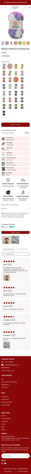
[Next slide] (29, 2)
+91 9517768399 (8, 362)
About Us (3, 415)
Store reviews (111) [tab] (23, 249)
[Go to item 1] (6, 240)
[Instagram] (2, 464)
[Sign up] (27, 456)
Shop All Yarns (5, 396)
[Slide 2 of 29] (7, 43)
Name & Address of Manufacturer (10, 204)
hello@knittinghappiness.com (11, 365)
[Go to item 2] (15, 240)
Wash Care (4, 208)
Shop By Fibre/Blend (6, 402)
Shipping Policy (5, 384)
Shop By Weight (5, 405)
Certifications (4, 421)
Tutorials (3, 424)
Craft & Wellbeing (5, 418)
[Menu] (2, 7)
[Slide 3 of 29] (11, 43)
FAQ (2, 379)
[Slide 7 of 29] (28, 43)
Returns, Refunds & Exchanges (9, 382)
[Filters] (3, 253)
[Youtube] (5, 464)
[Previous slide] (2, 2)
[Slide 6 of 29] (24, 43)
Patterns (3, 429)
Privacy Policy (7, 471)
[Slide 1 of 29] (3, 43)
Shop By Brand (5, 399)
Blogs (2, 427)
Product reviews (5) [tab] (8, 249)
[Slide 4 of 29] (15, 43)
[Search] (5, 7)
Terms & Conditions (23, 471)
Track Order (4, 387)
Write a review (15, 232)
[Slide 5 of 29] (20, 43)
